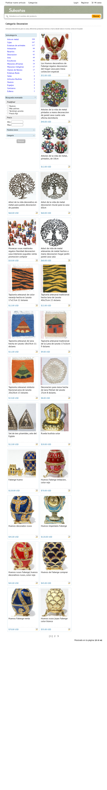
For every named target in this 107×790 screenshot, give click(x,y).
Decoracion (12, 54)
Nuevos (12, 106)
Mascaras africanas (15, 64)
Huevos (10, 82)
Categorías (32, 2)
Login (76, 2)
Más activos (14, 108)
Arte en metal (13, 39)
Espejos (10, 85)
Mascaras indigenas (15, 67)
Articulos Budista (14, 79)
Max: (9, 125)
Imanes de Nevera (14, 70)
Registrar (85, 2)
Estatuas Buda (13, 73)
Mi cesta (97, 2)
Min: (9, 122)
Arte (9, 57)
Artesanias (11, 48)
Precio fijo (13, 113)
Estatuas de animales (16, 45)
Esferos (10, 91)
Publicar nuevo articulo (15, 2)
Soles (9, 76)
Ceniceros (11, 88)
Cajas (9, 42)
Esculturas (11, 60)
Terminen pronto (16, 111)
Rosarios (10, 51)
